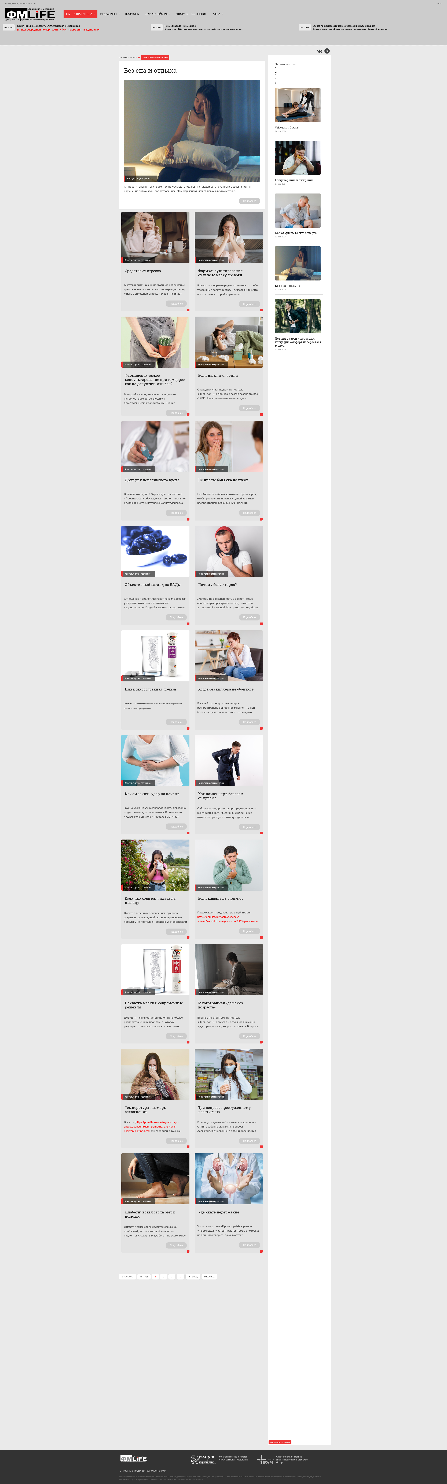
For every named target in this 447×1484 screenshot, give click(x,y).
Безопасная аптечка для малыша (293, 1377)
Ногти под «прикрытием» (293, 718)
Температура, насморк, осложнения (146, 1109)
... (203, 29)
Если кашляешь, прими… (220, 898)
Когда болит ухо (287, 609)
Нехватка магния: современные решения (154, 1005)
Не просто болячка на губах (223, 480)
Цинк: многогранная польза (150, 689)
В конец (209, 1276)
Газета (216, 13)
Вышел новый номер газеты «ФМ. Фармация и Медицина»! (48, 25)
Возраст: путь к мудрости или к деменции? (298, 1047)
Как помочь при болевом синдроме (220, 795)
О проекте (125, 1470)
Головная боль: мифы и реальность (292, 1265)
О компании (138, 1470)
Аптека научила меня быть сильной (295, 1321)
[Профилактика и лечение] (298, 105)
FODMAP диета (286, 398)
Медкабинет (108, 13)
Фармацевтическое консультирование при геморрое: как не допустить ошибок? (155, 379)
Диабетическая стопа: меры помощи (150, 1214)
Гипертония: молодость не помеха (294, 663)
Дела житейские (156, 13)
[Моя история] (298, 970)
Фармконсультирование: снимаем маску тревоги (220, 272)
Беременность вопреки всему (297, 824)
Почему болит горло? (217, 584)
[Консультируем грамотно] (298, 263)
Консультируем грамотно (140, 178)
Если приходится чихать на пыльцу (150, 900)
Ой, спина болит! (287, 127)
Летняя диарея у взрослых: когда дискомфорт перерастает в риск (298, 342)
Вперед (192, 1276)
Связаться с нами (156, 1470)
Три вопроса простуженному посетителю (224, 1109)
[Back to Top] (438, 1469)
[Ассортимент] (298, 1354)
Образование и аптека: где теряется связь (294, 1103)
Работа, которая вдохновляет (296, 993)
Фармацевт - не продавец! (176, 38)
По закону (132, 13)
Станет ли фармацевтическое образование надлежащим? (344, 25)
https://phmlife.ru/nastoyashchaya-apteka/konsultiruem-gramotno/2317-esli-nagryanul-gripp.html (151, 1126)
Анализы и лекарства (291, 1158)
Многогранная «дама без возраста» (220, 1005)
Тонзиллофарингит (289, 1211)
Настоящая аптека (79, 13)
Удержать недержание (218, 1212)
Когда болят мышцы (290, 451)
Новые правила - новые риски (180, 25)
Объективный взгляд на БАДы (153, 584)
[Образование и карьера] (298, 1079)
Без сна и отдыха (150, 70)
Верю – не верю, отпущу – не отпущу (33, 38)
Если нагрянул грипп (218, 375)
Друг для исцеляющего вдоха (152, 480)
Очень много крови (289, 556)
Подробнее (249, 200)
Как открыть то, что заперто (296, 233)
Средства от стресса (143, 270)
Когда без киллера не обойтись (226, 689)
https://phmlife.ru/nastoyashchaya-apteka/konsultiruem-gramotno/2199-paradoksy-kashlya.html (227, 921)
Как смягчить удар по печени (152, 793)
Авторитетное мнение (191, 13)
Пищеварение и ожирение (294, 180)
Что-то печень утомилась (294, 771)
